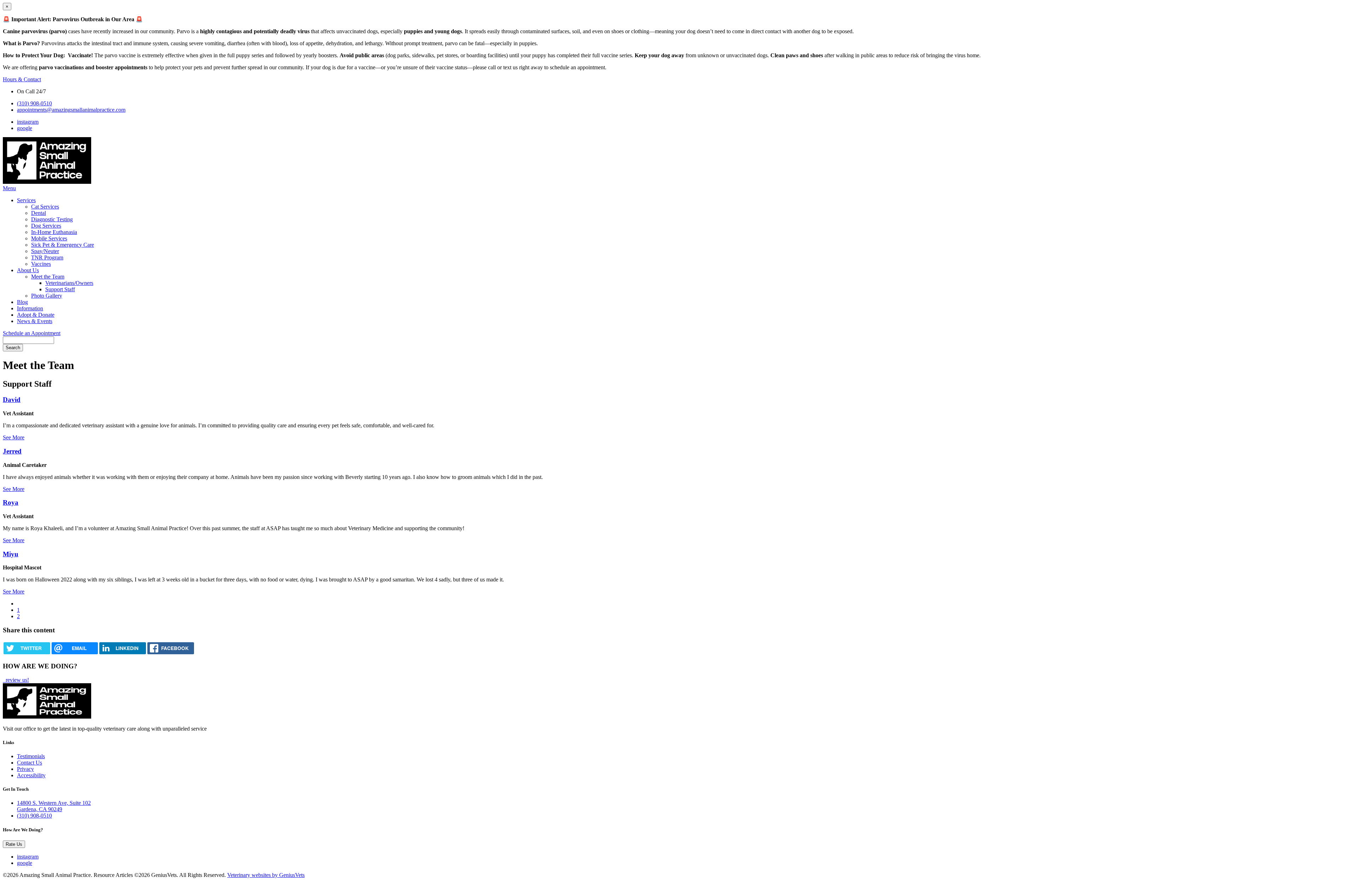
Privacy (25, 769)
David (11, 399)
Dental (38, 213)
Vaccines (41, 264)
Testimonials (31, 756)
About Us (28, 270)
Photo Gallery (46, 296)
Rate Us (14, 844)
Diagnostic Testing (52, 219)
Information (30, 308)
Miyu (10, 554)
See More (13, 437)
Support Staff (60, 289)
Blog (22, 302)
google (24, 128)
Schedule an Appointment (31, 333)
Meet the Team (47, 277)
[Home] (47, 182)
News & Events (34, 321)
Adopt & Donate (35, 315)
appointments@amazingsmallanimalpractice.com (71, 110)
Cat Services (45, 207)
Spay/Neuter (45, 251)
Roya (10, 502)
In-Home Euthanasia (54, 232)
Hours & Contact (22, 79)
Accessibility (31, 775)
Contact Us (29, 763)
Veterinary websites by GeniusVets (266, 875)
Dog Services (46, 226)
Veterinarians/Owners (69, 283)
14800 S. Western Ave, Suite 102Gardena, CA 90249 (54, 806)
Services (26, 200)
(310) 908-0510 (34, 103)
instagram (28, 122)
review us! (16, 680)
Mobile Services (49, 238)
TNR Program (47, 257)
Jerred (12, 451)
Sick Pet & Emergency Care (62, 245)
